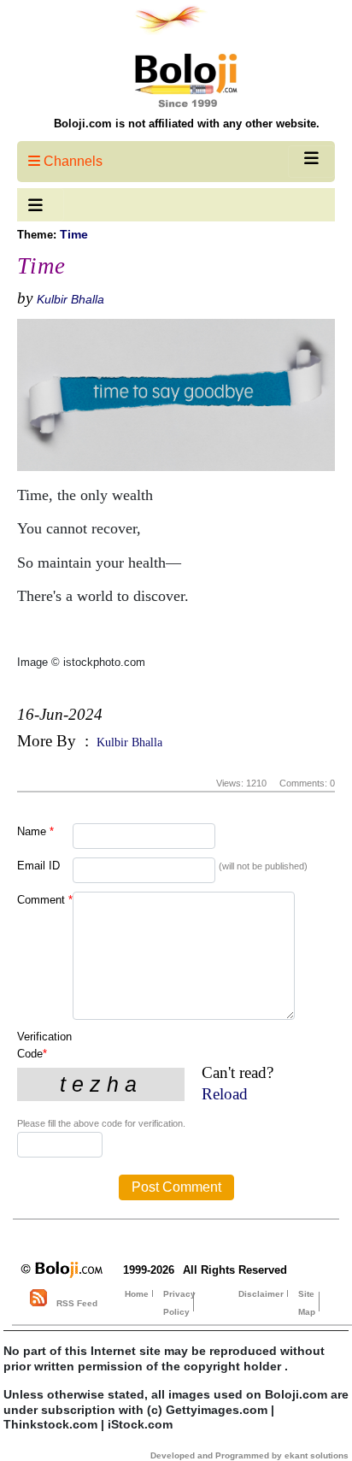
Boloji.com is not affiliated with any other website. (187, 123)
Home (137, 1294)
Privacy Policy (179, 1303)
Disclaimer (261, 1294)
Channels (71, 161)
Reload (225, 1094)
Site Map (306, 1303)
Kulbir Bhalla (70, 299)
